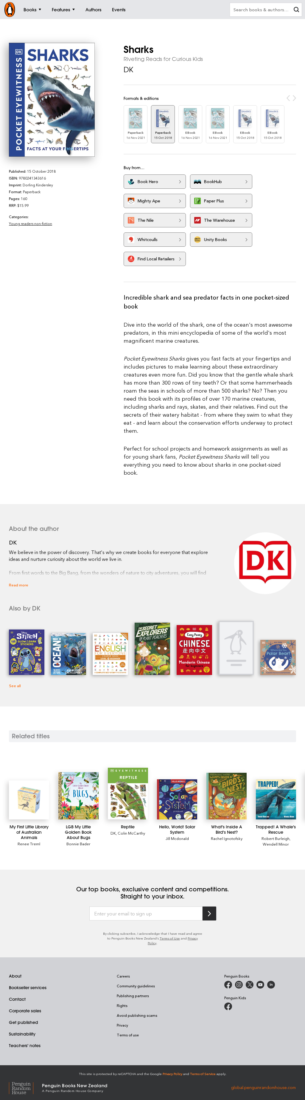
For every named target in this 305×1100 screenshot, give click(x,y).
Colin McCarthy (131, 833)
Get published (23, 1022)
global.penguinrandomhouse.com (263, 1087)
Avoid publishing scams (137, 1015)
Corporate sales (25, 1011)
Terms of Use (170, 938)
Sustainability (22, 1034)
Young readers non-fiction (30, 223)
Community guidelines (136, 986)
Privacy (122, 1025)
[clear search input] (296, 10)
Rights (122, 1005)
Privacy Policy (172, 1073)
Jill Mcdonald (177, 838)
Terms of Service (203, 1073)
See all (15, 685)
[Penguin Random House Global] (25, 1087)
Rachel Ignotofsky (226, 838)
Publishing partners (133, 995)
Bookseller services (27, 987)
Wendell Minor (276, 844)
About (15, 976)
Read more (18, 585)
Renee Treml (29, 843)
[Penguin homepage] (9, 9)
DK (128, 69)
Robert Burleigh (276, 838)
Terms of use (128, 1035)
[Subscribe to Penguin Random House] (209, 913)
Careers (123, 976)
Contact (17, 999)
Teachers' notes (25, 1045)
